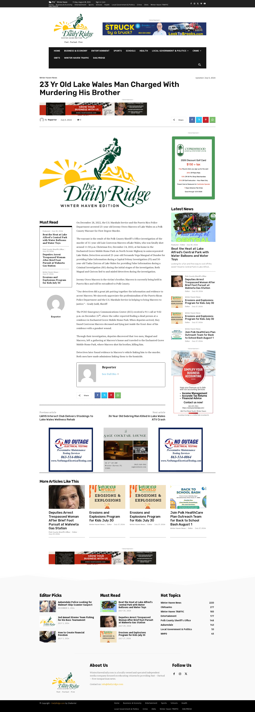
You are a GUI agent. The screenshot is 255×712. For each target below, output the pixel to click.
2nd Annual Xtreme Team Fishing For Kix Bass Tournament (76, 618)
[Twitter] (198, 3)
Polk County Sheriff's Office (53, 249)
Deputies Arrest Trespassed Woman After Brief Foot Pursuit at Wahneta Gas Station (54, 260)
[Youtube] (204, 3)
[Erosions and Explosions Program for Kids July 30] (177, 302)
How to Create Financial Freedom (71, 634)
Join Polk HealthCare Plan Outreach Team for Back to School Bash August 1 (200, 335)
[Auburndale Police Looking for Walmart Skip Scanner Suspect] (48, 606)
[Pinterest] (206, 120)
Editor (182, 245)
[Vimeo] (201, 3)
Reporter (52, 120)
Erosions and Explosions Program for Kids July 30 (54, 280)
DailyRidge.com (58, 703)
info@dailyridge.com (112, 684)
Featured (46, 231)
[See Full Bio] (118, 374)
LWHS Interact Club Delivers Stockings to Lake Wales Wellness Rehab (66, 418)
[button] (199, 64)
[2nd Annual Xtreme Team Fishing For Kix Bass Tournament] (48, 621)
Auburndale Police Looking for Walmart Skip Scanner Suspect (75, 603)
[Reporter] (42, 120)
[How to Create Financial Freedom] (48, 636)
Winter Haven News (48, 78)
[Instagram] (194, 3)
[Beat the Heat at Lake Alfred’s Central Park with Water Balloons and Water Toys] (193, 227)
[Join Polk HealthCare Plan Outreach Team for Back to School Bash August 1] (177, 334)
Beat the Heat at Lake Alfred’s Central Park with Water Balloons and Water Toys (55, 239)
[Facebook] (191, 3)
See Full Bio (109, 374)
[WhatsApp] (212, 120)
